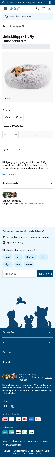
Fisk (18, 264)
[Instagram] (13, 406)
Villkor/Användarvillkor (11, 445)
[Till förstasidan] (3, 26)
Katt (18, 257)
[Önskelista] (43, 8)
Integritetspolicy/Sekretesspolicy (34, 441)
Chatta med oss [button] (36, 203)
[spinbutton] (10, 134)
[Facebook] (5, 406)
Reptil (29, 264)
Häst (43, 257)
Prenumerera (45, 273)
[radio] (7, 117)
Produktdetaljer (10, 183)
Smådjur (30, 257)
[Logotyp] (15, 8)
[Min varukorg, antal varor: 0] (49, 8)
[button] (5, 134)
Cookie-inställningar (10, 441)
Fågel (7, 264)
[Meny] (5, 8)
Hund (7, 257)
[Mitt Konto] (37, 8)
